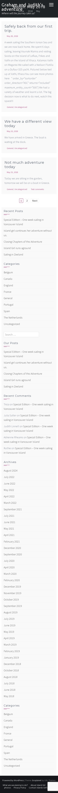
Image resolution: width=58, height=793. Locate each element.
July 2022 (9, 477)
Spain (7, 311)
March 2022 (10, 502)
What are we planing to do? (15, 785)
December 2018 (12, 664)
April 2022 (9, 496)
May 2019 (9, 631)
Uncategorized (20, 107)
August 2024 (10, 470)
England (8, 285)
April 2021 (9, 535)
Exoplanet (36, 780)
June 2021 (9, 522)
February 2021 (12, 541)
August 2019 (10, 612)
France (7, 291)
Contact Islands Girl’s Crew (41, 788)
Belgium (8, 272)
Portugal (8, 304)
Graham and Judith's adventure (22, 6)
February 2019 (12, 651)
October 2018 (11, 670)
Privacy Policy (20, 788)
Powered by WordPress (13, 780)
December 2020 (12, 548)
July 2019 (9, 618)
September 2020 (13, 554)
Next (34, 200)
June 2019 (9, 625)
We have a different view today (28, 123)
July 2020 (9, 560)
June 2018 (9, 689)
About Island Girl (38, 785)
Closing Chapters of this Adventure (23, 241)
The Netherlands (13, 317)
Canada (8, 278)
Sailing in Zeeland (13, 254)
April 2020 (9, 567)
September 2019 (13, 606)
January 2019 (11, 657)
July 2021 (9, 515)
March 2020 (10, 573)
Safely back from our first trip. (28, 28)
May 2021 (9, 528)
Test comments (37, 189)
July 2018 (9, 683)
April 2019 (9, 638)
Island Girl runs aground (17, 248)
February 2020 (12, 580)
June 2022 (9, 483)
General (10, 107)
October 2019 (11, 599)
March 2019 (10, 644)
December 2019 (12, 586)
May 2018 (9, 696)
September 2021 (13, 509)
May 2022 (9, 490)
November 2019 (12, 593)
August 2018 (10, 677)
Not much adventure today (24, 164)
